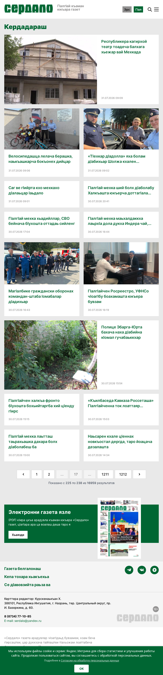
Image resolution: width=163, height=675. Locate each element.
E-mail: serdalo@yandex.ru (22, 620)
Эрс (127, 9)
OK (81, 669)
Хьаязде (18, 535)
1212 (123, 474)
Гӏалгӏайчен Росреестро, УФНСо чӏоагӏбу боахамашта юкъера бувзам (118, 296)
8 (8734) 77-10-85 (17, 616)
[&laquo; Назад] (23, 474)
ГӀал (138, 9)
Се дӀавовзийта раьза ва (27, 584)
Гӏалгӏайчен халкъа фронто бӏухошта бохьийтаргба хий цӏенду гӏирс (41, 405)
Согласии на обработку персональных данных (90, 660)
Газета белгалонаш (22, 568)
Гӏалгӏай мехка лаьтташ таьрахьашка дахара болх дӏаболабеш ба (32, 441)
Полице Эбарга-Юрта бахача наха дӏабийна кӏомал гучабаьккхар (121, 332)
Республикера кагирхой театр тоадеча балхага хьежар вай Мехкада (124, 46)
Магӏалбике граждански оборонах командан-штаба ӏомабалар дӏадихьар (40, 296)
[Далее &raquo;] (139, 474)
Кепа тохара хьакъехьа (26, 576)
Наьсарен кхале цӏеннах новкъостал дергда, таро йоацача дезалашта (120, 441)
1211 (105, 474)
